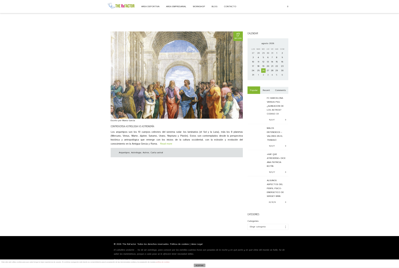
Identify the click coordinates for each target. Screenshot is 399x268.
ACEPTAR (199, 265)
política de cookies (162, 262)
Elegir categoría (258, 226)
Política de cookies (179, 244)
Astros (146, 152)
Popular (254, 90)
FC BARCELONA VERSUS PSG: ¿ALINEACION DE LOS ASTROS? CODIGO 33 (275, 106)
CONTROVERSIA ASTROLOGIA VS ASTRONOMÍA (132, 126)
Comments (280, 90)
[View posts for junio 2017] (251, 43)
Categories (253, 221)
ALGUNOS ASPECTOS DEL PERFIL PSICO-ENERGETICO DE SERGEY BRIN (275, 188)
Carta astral (157, 152)
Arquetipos (124, 152)
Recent (266, 90)
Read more (165, 144)
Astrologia (136, 152)
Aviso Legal (196, 244)
